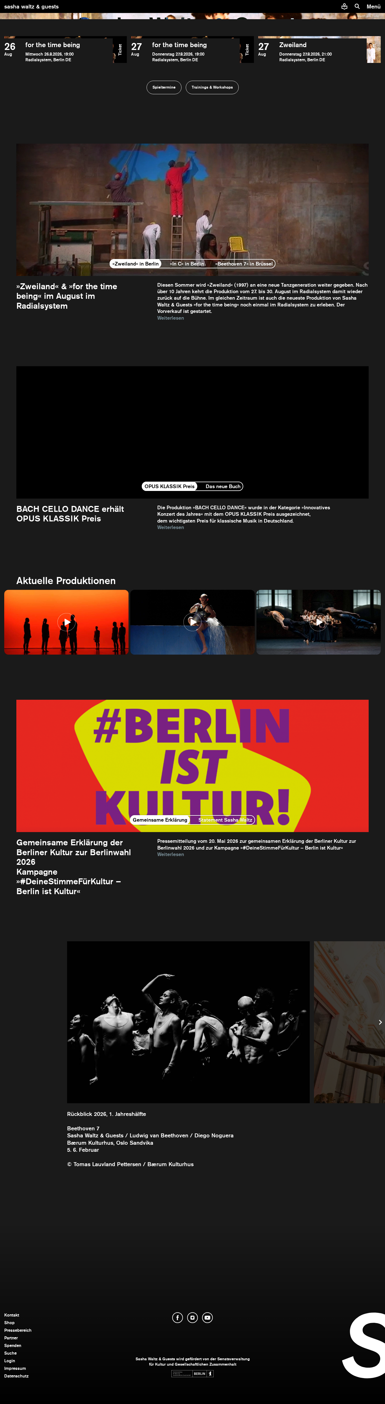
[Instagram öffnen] (192, 1317)
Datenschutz (16, 1376)
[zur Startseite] (192, 6)
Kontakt (11, 1315)
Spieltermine (164, 87)
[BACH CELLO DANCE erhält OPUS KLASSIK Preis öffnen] (192, 448)
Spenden (12, 1345)
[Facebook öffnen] (177, 1317)
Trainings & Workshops (212, 87)
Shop (9, 1322)
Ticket (120, 49)
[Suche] (357, 6)
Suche (10, 1353)
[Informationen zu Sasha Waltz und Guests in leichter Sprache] (344, 6)
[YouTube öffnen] (207, 1317)
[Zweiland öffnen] (312, 51)
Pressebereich (18, 1330)
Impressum (15, 1368)
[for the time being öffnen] (58, 51)
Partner (11, 1338)
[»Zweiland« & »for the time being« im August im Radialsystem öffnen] (192, 232)
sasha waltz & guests (31, 6)
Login (9, 1360)
